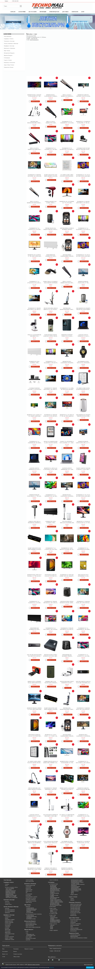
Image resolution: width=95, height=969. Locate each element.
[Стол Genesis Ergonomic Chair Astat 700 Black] (50, 831)
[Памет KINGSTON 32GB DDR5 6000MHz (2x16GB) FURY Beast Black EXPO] (34, 538)
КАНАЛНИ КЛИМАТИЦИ (75, 909)
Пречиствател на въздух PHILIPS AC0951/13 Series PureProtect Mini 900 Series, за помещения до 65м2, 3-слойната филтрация (50, 229)
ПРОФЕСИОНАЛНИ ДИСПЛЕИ (76, 929)
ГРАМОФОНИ (73, 922)
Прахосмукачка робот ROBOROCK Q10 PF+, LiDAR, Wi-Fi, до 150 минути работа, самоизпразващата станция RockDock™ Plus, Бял (67, 682)
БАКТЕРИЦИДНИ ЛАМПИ (76, 889)
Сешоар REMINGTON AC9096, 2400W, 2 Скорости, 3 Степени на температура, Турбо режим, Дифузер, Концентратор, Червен (50, 202)
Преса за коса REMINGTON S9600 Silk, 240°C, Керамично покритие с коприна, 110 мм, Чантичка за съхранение (34, 149)
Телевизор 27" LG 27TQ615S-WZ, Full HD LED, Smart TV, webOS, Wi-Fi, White (50, 549)
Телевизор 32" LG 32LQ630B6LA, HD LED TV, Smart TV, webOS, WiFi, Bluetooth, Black (51, 362)
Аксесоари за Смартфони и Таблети (11, 887)
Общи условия (16, 956)
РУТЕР (27, 931)
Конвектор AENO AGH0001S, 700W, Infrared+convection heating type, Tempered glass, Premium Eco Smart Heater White (34, 362)
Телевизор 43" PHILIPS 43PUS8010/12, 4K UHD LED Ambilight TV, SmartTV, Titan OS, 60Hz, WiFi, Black (67, 629)
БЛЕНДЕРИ (52, 892)
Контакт (15, 951)
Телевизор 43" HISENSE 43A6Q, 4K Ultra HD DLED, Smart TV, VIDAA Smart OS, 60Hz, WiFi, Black (50, 415)
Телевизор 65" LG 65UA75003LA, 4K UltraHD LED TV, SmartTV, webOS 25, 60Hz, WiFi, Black (83, 762)
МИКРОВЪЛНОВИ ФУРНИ (55, 888)
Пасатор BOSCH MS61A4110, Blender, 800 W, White (67, 522)
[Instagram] (90, 1)
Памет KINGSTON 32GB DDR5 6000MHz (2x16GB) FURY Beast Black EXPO (34, 549)
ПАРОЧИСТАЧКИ (53, 912)
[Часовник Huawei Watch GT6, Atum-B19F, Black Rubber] (83, 352)
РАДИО (71, 926)
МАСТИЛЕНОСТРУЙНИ (31, 910)
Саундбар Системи (8, 904)
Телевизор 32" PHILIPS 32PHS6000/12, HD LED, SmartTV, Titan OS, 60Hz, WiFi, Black (51, 789)
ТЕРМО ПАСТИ (29, 902)
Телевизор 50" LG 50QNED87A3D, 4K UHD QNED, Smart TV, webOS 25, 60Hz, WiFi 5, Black (50, 495)
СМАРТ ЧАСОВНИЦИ (10, 888)
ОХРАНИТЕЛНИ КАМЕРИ (75, 935)
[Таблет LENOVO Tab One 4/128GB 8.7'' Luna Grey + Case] (83, 458)
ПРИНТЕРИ (28, 906)
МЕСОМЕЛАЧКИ (53, 898)
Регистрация (5, 951)
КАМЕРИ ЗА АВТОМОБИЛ (75, 923)
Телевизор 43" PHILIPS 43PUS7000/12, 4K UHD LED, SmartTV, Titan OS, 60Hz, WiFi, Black (83, 202)
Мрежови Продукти (28, 929)
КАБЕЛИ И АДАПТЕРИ (9, 936)
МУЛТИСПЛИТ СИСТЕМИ (75, 912)
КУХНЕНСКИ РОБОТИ (54, 889)
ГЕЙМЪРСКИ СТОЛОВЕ (9, 939)
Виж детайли (68, 314)
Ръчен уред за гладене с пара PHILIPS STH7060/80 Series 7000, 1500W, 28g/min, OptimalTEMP (50, 282)
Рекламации (16, 948)
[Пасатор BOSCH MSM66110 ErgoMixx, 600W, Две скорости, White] (50, 805)
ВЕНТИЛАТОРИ (73, 915)
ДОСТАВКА (65, 11)
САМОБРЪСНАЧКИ (54, 917)
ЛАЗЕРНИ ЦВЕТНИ (30, 908)
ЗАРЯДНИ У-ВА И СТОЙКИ (11, 896)
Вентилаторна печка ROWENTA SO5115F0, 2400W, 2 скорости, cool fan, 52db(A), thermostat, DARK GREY (50, 655)
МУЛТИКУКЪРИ (53, 885)
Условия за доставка (17, 954)
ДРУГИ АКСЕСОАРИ (30, 881)
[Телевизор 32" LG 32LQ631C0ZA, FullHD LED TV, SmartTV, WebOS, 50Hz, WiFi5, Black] (67, 138)
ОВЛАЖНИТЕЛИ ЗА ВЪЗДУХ (76, 881)
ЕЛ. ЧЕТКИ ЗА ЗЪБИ (53, 913)
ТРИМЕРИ (52, 918)
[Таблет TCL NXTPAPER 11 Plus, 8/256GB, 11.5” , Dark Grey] (67, 432)
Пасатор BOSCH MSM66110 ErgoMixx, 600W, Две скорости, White (50, 815)
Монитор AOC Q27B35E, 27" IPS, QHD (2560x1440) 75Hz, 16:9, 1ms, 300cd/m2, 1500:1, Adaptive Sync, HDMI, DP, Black (34, 255)
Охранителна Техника (74, 933)
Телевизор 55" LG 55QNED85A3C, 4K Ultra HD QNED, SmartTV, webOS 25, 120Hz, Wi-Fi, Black (67, 122)
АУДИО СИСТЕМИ (74, 921)
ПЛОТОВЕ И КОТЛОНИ (54, 903)
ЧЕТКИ (51, 928)
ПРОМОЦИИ (43, 11)
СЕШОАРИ (52, 925)
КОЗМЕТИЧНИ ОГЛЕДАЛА (55, 921)
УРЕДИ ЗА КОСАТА (53, 923)
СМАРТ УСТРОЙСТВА (54, 880)
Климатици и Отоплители (75, 902)
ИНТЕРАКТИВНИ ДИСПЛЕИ (31, 924)
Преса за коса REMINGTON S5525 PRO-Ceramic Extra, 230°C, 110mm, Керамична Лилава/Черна (67, 282)
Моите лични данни (88, 964)
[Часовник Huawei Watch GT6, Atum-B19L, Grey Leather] (67, 831)
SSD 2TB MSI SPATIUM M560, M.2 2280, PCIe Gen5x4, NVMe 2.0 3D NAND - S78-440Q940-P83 (34, 655)
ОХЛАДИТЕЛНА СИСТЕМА (31, 901)
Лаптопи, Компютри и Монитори (11, 906)
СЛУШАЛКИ (7, 926)
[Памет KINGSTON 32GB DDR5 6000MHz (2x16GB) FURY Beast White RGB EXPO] (50, 165)
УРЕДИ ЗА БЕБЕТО (74, 894)
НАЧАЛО (13, 11)
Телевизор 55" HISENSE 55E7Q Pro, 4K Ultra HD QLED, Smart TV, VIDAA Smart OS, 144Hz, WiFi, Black (34, 175)
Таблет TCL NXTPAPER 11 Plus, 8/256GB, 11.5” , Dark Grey (67, 442)
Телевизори (7, 901)
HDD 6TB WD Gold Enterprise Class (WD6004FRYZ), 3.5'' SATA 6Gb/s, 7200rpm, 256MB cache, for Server (83, 575)
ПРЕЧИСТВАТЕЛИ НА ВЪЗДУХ (77, 880)
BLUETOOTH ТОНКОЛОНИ (75, 919)
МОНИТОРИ (7, 912)
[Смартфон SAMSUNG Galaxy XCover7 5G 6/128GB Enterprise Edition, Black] (50, 565)
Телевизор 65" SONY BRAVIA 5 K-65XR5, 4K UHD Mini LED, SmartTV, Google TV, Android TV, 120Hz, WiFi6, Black (67, 549)
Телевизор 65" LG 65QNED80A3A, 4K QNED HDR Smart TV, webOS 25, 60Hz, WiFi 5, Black (83, 629)
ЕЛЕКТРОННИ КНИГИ (74, 925)
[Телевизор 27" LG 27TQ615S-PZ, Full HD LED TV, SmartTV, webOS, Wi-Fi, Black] (34, 272)
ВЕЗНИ (72, 892)
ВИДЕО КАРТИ (29, 891)
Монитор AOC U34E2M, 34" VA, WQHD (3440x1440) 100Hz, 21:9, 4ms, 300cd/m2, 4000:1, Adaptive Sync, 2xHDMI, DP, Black (34, 415)
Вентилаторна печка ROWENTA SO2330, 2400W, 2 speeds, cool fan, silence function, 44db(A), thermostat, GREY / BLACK (67, 602)
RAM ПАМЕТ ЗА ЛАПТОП (31, 898)
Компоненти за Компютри (30, 883)
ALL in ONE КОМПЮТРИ (10, 911)
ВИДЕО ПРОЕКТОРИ (30, 925)
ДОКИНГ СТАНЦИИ (9, 938)
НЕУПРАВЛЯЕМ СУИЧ (30, 935)
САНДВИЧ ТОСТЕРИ (54, 895)
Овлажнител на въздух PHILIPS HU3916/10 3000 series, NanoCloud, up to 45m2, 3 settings (83, 415)
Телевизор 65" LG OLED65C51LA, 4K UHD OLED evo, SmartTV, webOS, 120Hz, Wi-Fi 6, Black (34, 602)
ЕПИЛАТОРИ (52, 916)
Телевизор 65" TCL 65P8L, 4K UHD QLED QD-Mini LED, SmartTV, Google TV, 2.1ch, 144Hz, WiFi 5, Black (67, 389)
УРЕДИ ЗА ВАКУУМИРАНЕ (55, 899)
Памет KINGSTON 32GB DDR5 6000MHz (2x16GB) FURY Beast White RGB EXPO (50, 175)
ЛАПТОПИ (7, 908)
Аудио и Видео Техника (74, 917)
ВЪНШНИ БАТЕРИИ (9, 894)
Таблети (6, 885)
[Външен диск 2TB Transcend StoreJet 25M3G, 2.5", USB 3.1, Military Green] (50, 672)
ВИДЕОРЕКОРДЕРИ (74, 936)
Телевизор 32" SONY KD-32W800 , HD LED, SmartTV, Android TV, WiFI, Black (67, 575)
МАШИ (51, 927)
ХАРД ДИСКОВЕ (29, 894)
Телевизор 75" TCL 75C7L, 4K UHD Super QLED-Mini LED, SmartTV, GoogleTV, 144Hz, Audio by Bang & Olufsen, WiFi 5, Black (83, 495)
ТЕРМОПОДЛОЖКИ (75, 887)
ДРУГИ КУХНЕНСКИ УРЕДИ (55, 905)
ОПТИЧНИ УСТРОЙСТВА (31, 899)
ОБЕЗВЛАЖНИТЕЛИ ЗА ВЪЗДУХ (77, 882)
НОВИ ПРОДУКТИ (54, 11)
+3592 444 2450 (15, 1)
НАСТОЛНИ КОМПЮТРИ (10, 909)
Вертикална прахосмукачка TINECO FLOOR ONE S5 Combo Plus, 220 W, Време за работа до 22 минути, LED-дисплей (67, 709)
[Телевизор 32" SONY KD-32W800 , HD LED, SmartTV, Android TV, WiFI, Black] (67, 565)
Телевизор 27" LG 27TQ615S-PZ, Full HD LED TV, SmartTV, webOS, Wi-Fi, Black (34, 282)
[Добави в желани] (30, 101)
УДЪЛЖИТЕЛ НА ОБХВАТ (31, 938)
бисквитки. (52, 967)
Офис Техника (27, 904)
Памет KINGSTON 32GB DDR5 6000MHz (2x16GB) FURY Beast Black (50, 709)
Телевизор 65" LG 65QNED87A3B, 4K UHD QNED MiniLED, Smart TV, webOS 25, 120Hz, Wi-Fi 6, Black (83, 815)
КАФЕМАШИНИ (53, 906)
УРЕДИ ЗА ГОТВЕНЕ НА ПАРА (56, 900)
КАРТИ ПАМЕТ (8, 923)
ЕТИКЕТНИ (28, 911)
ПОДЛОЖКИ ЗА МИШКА (10, 919)
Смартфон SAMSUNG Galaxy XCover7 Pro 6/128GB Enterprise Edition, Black (34, 735)
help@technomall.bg (57, 948)
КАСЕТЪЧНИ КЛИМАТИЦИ (75, 905)
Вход (3, 948)
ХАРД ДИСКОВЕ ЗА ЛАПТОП (31, 896)
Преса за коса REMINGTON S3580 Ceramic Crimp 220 (50, 122)
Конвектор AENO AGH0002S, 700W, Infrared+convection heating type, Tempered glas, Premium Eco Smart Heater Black (50, 522)
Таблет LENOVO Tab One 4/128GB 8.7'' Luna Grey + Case (83, 469)
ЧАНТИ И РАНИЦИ (29, 880)
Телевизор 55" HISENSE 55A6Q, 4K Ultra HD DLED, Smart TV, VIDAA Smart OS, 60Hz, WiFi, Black (83, 602)
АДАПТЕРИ (28, 939)
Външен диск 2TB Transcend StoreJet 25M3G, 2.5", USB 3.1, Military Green (50, 682)
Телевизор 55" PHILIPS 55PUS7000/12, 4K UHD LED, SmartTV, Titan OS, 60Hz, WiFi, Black (51, 389)
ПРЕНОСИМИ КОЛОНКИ (10, 893)
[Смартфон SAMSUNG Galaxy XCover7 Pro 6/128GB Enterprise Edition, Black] (34, 725)
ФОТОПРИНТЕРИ (29, 912)
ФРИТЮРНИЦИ (53, 886)
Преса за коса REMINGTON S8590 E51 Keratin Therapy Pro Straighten (67, 95)
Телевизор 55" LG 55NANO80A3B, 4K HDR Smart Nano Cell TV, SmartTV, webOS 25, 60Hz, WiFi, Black (83, 549)
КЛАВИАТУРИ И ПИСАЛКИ (11, 895)
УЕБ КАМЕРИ (7, 931)
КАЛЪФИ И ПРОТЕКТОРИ (11, 890)
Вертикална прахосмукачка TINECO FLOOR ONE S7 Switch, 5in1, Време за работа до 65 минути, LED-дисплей (34, 122)
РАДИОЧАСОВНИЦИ (74, 928)
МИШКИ (6, 918)
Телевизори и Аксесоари (9, 899)
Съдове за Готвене (73, 896)
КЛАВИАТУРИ (8, 916)
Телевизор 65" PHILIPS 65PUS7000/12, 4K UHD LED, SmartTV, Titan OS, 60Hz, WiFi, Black (34, 309)
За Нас (3, 956)
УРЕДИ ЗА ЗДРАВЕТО (54, 930)
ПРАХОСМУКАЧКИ (54, 909)
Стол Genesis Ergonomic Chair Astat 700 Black (50, 842)
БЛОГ (82, 11)
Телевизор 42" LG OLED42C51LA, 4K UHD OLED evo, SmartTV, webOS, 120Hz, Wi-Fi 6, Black (34, 229)
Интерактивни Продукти (30, 921)
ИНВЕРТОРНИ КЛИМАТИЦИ (76, 904)
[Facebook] (88, 1)
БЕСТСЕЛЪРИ (32, 11)
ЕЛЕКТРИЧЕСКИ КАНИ (54, 897)
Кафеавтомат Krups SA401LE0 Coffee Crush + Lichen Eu (50, 335)
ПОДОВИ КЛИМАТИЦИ (74, 911)
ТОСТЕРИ (52, 894)
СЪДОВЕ (72, 898)
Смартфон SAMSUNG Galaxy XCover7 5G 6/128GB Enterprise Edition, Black (51, 575)
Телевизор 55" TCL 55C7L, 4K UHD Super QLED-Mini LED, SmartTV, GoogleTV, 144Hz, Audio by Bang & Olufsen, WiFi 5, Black (83, 175)
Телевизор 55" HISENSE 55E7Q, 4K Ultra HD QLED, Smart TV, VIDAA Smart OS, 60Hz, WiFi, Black (83, 709)
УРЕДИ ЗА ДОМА (53, 908)
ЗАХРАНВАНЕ (28, 886)
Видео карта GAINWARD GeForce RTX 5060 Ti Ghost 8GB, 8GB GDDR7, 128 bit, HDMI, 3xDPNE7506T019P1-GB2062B (67, 789)
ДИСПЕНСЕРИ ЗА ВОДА (55, 904)
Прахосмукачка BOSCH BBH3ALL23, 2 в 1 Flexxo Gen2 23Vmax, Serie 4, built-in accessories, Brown (51, 309)
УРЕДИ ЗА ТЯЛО (53, 915)
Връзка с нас (5, 954)
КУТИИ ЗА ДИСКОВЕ (9, 922)
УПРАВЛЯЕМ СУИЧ (30, 934)
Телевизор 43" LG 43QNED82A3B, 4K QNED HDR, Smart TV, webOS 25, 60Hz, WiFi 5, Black (34, 442)
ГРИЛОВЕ (52, 896)
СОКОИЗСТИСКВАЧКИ (54, 893)
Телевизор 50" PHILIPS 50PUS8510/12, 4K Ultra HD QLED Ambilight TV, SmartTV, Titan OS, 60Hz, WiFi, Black (50, 602)
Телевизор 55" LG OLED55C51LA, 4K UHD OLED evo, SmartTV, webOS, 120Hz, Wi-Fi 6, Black (83, 655)
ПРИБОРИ (72, 900)
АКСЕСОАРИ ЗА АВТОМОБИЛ (11, 897)
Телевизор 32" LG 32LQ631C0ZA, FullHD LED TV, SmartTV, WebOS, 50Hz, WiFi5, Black (67, 149)
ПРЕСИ (51, 926)
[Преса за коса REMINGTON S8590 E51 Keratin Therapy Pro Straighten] (67, 85)
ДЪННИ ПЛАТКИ (29, 889)
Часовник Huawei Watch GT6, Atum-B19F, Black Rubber (83, 362)
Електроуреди (51, 882)
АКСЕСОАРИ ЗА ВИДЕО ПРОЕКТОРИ (33, 927)
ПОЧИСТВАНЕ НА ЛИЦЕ (55, 922)
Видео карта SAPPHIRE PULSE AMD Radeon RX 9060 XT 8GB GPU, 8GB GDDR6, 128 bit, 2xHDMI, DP (34, 682)
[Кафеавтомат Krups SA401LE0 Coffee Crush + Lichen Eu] (50, 325)
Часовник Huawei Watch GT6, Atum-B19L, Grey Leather (66, 842)
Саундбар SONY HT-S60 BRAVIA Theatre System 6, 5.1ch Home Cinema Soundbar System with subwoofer (83, 149)
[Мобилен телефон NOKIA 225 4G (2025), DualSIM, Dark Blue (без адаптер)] (67, 325)
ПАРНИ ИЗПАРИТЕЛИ (75, 886)
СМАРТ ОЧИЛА (9, 889)
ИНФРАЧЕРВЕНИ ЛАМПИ (76, 888)
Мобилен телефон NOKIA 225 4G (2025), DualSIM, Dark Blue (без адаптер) (67, 335)
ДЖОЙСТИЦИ (7, 929)
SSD (26, 892)
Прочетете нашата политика (34, 964)
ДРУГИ (72, 893)
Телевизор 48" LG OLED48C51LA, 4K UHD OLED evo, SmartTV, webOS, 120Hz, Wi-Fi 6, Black (51, 149)
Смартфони (7, 884)
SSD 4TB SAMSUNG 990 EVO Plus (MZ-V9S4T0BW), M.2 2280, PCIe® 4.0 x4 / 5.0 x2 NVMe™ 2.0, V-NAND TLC (83, 682)
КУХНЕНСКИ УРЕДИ (54, 884)
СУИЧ (27, 933)
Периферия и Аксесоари (9, 914)
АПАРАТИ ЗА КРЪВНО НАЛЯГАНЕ (77, 884)
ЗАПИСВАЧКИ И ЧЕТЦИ (9, 933)
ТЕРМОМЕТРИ (74, 885)
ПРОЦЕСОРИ (28, 888)
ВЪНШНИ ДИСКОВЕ (9, 921)
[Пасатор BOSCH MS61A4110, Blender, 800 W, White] (67, 511)
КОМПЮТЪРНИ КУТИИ (30, 885)
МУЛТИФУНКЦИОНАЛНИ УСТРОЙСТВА (34, 914)
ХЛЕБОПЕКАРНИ (53, 887)
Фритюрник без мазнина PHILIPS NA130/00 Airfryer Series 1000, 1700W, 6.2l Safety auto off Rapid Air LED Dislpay (67, 655)
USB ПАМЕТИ (7, 925)
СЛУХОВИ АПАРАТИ (75, 883)
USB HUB (7, 935)
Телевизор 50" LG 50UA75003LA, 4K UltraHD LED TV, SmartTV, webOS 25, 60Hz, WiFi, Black (50, 629)
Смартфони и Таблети (9, 882)
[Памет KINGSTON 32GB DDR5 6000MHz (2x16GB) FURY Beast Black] (50, 698)
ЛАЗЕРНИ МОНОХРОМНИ (31, 909)
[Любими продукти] (88, 6)
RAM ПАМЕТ (28, 895)
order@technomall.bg (34, 39)
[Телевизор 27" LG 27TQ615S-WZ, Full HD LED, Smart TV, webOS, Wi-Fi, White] (50, 538)
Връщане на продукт (29, 948)
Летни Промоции (7, 880)
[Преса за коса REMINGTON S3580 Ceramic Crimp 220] (50, 112)
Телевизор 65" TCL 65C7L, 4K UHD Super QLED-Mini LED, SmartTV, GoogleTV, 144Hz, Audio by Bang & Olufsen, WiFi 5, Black (83, 255)
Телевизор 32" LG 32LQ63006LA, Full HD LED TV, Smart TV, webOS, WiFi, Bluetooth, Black (83, 229)
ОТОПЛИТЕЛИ (73, 914)
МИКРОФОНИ (7, 932)
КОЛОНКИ (7, 928)
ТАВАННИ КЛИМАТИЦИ (75, 908)
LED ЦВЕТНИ (29, 917)
